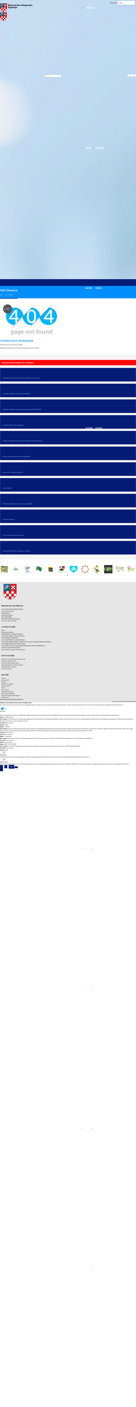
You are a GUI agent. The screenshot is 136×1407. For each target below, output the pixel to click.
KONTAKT (99, 1269)
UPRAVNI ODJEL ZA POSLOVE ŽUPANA (104, 438)
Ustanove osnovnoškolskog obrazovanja (13, 659)
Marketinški (4, 762)
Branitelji (98, 991)
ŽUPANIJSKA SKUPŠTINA (101, 434)
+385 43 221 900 (12, 621)
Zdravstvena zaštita (100, 1029)
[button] (67, 575)
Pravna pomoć (99, 1019)
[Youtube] (134, 75)
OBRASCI (98, 858)
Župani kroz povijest (7, 684)
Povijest (3, 682)
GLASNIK (99, 568)
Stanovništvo (5, 680)
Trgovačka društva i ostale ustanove (12, 665)
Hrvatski (123, 2)
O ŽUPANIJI (100, 1128)
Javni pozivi (98, 718)
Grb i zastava (5, 689)
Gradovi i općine (6, 686)
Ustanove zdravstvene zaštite (10, 663)
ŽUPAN (97, 431)
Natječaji (98, 711)
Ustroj (98, 428)
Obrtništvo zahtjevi (99, 1002)
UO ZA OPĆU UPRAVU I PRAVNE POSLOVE (105, 441)
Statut (3, 688)
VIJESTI (98, 288)
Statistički (3, 755)
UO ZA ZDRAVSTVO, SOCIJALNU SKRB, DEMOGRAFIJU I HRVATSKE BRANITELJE (113, 458)
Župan (3, 630)
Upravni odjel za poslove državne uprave (13, 649)
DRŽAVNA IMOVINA (104, 848)
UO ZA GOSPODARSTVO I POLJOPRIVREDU (105, 448)
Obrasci (99, 988)
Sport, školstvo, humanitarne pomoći (104, 1022)
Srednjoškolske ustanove (8, 667)
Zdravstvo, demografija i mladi (103, 1033)
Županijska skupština (7, 632)
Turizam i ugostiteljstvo (100, 1005)
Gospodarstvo (99, 998)
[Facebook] (128, 75)
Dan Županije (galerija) (7, 693)
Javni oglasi (98, 721)
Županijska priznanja (7, 691)
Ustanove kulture (6, 668)
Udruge (97, 1026)
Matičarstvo (98, 1016)
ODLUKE (97, 855)
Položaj (3, 678)
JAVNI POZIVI (101, 708)
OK (11, 767)
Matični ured (5, 697)
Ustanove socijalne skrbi (8, 661)
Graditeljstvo (99, 1009)
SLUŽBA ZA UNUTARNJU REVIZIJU (103, 461)
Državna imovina (100, 995)
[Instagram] (131, 75)
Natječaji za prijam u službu (102, 714)
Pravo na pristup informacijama (10, 695)
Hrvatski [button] (114, 3)
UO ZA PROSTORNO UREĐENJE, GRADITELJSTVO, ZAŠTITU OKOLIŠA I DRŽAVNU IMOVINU (115, 451)
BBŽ (1, 294)
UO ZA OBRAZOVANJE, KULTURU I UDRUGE (105, 455)
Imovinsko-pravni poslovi (102, 1012)
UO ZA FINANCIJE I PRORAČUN (102, 444)
